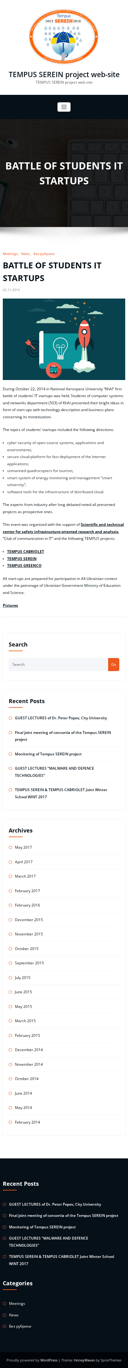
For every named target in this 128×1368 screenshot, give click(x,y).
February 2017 (27, 890)
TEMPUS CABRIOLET (25, 551)
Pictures (10, 605)
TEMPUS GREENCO (24, 565)
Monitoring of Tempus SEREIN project (48, 754)
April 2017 (24, 862)
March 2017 (25, 876)
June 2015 (23, 992)
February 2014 (27, 1122)
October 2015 (27, 948)
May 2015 (23, 1006)
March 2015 (25, 1020)
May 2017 (23, 847)
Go (113, 664)
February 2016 (27, 905)
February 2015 (27, 1035)
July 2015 (22, 977)
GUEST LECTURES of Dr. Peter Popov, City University (61, 718)
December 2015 (29, 919)
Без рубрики (44, 253)
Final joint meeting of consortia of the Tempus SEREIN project (63, 1215)
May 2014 (23, 1107)
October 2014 (27, 1078)
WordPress (49, 1360)
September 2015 (29, 963)
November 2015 (29, 934)
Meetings (10, 253)
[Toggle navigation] (64, 107)
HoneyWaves (84, 1360)
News (25, 253)
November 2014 (29, 1064)
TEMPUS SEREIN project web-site (64, 74)
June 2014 (23, 1093)
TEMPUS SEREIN (22, 558)
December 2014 (29, 1049)
